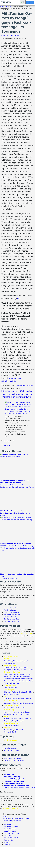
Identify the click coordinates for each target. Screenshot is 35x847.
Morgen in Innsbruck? (11, 750)
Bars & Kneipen (9, 707)
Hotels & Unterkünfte (11, 725)
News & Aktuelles (6, 6)
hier (19, 298)
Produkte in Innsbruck (11, 621)
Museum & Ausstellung (12, 699)
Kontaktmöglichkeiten (10, 809)
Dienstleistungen (10, 665)
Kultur (6, 696)
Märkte (23, 679)
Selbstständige (9, 710)
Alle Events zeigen (10, 740)
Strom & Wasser (28, 670)
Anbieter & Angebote (11, 608)
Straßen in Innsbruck (11, 838)
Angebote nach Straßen (12, 614)
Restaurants (13, 687)
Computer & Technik (11, 674)
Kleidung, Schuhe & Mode (21, 676)
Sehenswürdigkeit (10, 732)
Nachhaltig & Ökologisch (12, 701)
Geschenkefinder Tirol (11, 619)
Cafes (6, 687)
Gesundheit (8, 676)
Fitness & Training (17, 719)
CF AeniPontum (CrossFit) (13, 783)
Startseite (6, 818)
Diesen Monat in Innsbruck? (13, 758)
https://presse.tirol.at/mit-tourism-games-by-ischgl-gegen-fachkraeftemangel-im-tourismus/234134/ (17, 394)
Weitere (7, 727)
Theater (28, 699)
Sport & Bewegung (22, 714)
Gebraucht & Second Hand (13, 703)
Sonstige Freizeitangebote (13, 694)
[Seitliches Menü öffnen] (32, 2)
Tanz (13, 721)
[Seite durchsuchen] (28, 2)
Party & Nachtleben (11, 705)
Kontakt (27, 818)
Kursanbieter (8, 661)
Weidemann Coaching (12, 777)
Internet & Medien (18, 712)
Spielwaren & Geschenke (12, 681)
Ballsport (7, 719)
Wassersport (20, 721)
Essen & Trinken (10, 685)
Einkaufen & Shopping (12, 672)
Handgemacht (28, 703)
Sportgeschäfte (27, 681)
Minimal (5, 816)
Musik (22, 699)
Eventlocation (23, 692)
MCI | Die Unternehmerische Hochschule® (19, 788)
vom (10, 36)
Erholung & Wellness (11, 692)
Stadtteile (7, 835)
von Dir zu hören (26, 634)
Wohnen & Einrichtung (11, 683)
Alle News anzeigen (10, 578)
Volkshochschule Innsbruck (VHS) (16, 785)
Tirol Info (6, 445)
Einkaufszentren (24, 674)
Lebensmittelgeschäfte (12, 679)
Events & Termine (10, 829)
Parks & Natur (8, 730)
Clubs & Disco (20, 707)
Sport (6, 716)
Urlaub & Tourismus (11, 723)
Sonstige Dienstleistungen (13, 670)
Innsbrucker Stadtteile (11, 612)
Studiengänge (18, 661)
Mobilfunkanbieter (22, 667)
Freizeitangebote (10, 690)
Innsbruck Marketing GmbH (14, 779)
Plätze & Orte (19, 730)
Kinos (31, 692)
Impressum (17, 821)
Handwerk (7, 712)
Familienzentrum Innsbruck (14, 781)
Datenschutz (7, 821)
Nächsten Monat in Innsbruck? (14, 760)
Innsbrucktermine (17, 818)
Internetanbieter (9, 667)
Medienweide (9, 774)
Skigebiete (7, 721)
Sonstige (29, 679)
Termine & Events (10, 610)
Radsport (27, 719)
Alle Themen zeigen (11, 656)
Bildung (6, 659)
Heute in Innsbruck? (11, 748)
